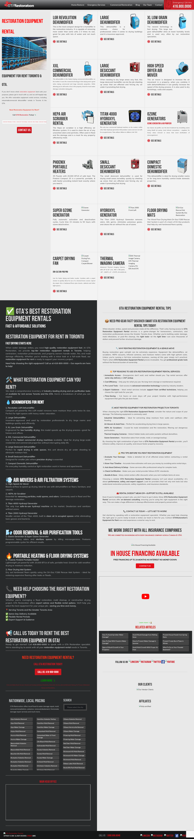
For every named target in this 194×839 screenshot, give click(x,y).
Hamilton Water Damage (45, 727)
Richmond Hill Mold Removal (73, 751)
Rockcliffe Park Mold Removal (74, 768)
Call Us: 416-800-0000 (48, 671)
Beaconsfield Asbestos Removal (18, 744)
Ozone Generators (156, 116)
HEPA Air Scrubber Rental (60, 118)
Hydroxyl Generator (108, 213)
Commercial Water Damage (33, 121)
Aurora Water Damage (18, 739)
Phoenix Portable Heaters (60, 166)
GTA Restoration (22, 115)
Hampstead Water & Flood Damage (46, 736)
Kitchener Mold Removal (45, 770)
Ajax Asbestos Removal (19, 719)
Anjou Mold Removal (18, 731)
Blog (138, 5)
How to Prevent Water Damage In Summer (144, 642)
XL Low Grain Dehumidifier (157, 20)
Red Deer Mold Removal (71, 743)
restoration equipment (27, 92)
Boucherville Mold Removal (20, 754)
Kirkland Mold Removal (45, 762)
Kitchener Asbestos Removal (47, 766)
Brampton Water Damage (19, 770)
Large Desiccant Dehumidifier (110, 70)
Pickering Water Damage (72, 739)
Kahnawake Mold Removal (46, 746)
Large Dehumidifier (110, 20)
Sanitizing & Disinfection (42, 685)
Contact (158, 5)
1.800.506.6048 (113, 835)
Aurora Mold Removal (18, 735)
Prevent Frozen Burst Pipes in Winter (173, 642)
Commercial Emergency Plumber (9, 121)
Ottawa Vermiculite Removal (73, 727)
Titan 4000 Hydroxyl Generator (108, 118)
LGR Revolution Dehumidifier (64, 20)
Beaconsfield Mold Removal (20, 750)
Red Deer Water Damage (72, 747)
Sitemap (29, 836)
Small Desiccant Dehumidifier (110, 166)
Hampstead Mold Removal (46, 731)
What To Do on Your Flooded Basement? (173, 648)
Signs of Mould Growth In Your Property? (113, 648)
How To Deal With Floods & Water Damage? (114, 642)
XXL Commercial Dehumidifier (63, 70)
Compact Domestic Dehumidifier (157, 166)
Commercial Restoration (121, 5)
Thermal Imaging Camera (112, 261)
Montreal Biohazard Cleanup (68, 685)
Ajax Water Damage (17, 727)
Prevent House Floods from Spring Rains (175, 636)
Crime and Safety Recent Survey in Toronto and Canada (21, 685)
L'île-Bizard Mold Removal (46, 742)
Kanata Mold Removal (44, 754)
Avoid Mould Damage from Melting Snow (145, 636)
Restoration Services (54, 685)
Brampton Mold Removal (19, 766)
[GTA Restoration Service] (19, 4)
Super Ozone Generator (62, 213)
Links (34, 836)
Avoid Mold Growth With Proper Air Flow (145, 648)
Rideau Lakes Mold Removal (73, 763)
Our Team (147, 5)
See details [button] (55, 41)
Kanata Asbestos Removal (46, 750)
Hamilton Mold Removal (45, 723)
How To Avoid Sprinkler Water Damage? (112, 636)
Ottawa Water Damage (71, 731)
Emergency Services (97, 5)
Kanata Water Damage (45, 758)
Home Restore (77, 5)
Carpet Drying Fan (64, 261)
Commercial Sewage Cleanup (44, 121)
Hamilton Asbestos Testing (46, 719)
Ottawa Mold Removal (71, 723)
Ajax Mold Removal (17, 723)
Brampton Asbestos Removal (21, 758)
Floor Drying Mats (157, 213)
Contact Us (24, 130)
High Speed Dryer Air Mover (155, 70)
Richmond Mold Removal (72, 759)
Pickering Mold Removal (71, 735)
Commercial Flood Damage (22, 121)
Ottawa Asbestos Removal (72, 719)
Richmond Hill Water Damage (73, 755)
